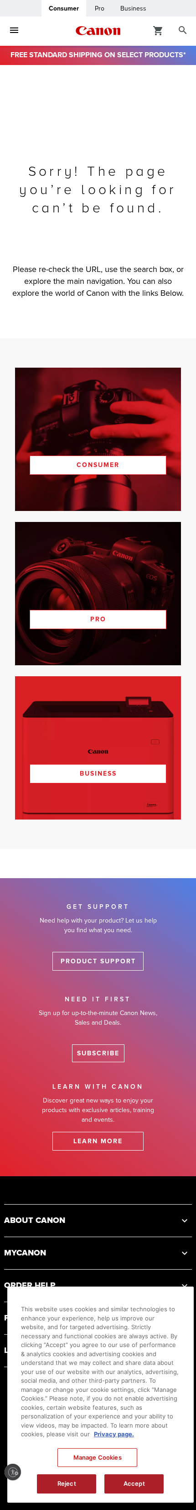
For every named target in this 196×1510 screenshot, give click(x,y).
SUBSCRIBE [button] (98, 1053)
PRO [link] (98, 619)
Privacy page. (114, 1434)
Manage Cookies (97, 1457)
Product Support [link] (98, 961)
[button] (98, 1220)
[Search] (182, 30)
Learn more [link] (98, 1141)
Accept (134, 1483)
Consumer (64, 8)
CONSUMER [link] (98, 465)
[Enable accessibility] (13, 1472)
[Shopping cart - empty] (158, 30)
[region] (100, 1395)
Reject (66, 1483)
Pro (99, 8)
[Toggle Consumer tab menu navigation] (14, 31)
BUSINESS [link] (98, 773)
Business (133, 8)
